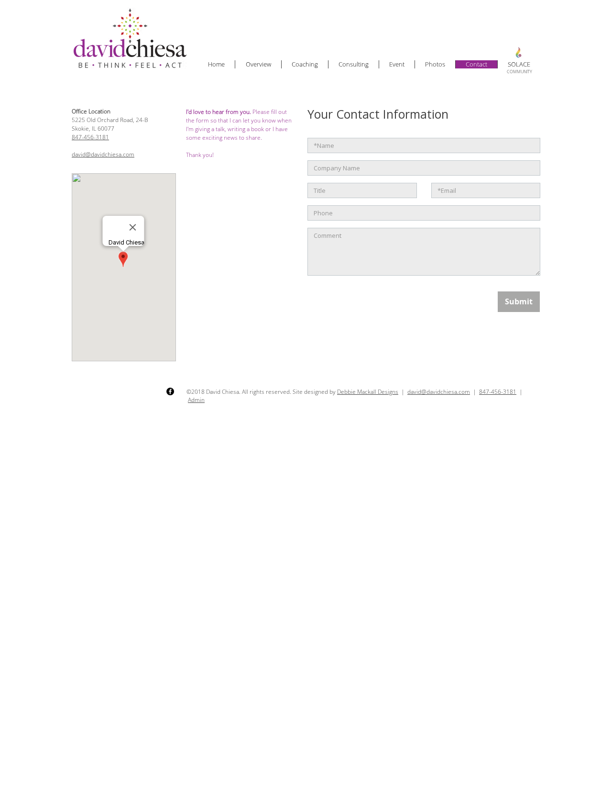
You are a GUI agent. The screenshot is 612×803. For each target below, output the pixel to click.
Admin (196, 400)
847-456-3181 (90, 137)
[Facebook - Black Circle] (170, 391)
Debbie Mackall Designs (367, 392)
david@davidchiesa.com (103, 154)
